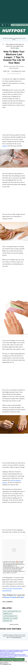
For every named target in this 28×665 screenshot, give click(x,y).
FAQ (8, 637)
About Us (2, 653)
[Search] (8, 25)
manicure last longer (10, 618)
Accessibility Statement (17, 656)
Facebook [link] (13, 597)
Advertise (7, 653)
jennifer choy (7, 613)
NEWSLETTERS (18, 651)
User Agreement (15, 654)
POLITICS (6, 650)
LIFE (21, 650)
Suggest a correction (14, 624)
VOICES (25, 650)
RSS (3, 654)
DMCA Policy (7, 656)
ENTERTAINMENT (14, 650)
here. (17, 48)
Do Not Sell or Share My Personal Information (12, 659)
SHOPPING (10, 651)
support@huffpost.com (17, 637)
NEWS (2, 650)
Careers (9, 654)
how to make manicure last (12, 611)
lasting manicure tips (10, 616)
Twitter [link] (21, 597)
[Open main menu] (2, 25)
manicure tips (7, 620)
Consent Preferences (9, 657)
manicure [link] (5, 146)
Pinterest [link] (7, 597)
